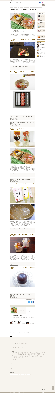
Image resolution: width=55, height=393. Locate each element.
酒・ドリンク (11, 358)
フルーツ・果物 (21, 357)
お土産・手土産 (11, 332)
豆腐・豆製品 (19, 354)
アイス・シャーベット (36, 356)
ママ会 (19, 343)
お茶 (13, 359)
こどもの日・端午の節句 (12, 351)
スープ (33, 354)
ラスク (38, 355)
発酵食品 (41, 353)
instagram (42, 2)
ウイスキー (19, 358)
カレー (34, 354)
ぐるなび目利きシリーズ (15, 392)
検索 (44, 5)
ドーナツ (15, 356)
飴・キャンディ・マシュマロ (17, 357)
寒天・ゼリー (21, 332)
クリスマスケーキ (19, 347)
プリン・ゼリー (30, 355)
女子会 (21, 343)
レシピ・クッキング (26, 343)
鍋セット (22, 354)
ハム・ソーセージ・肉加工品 (32, 353)
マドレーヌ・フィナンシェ (18, 356)
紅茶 (44, 358)
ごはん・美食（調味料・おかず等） (13, 352)
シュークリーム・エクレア (34, 355)
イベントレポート (11, 364)
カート (43, 5)
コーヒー (42, 358)
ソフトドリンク (38, 358)
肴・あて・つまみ (42, 354)
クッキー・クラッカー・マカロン (22, 355)
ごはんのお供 (23, 352)
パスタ (25, 353)
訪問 (13, 332)
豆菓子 (41, 356)
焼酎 (17, 358)
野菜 (39, 353)
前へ (53, 389)
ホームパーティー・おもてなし (13, 343)
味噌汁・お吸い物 (29, 354)
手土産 (17, 343)
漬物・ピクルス (26, 352)
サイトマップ (21, 392)
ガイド (10, 368)
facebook (39, 2)
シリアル (32, 352)
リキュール (36, 358)
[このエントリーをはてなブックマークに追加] (31, 302)
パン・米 (34, 352)
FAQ (23, 392)
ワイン (14, 358)
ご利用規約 (19, 392)
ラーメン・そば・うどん (38, 354)
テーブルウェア (11, 363)
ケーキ (15, 355)
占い (10, 367)
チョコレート (27, 355)
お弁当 (25, 354)
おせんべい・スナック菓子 (31, 356)
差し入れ (28, 332)
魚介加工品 (38, 353)
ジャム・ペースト (37, 352)
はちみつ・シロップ (43, 352)
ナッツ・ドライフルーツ (22, 353)
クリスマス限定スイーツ (15, 347)
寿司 (26, 354)
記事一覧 (33, 325)
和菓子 (19, 332)
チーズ (18, 353)
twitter (40, 2)
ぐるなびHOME (11, 392)
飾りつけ (23, 343)
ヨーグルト (30, 352)
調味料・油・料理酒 (20, 352)
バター (40, 352)
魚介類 (35, 353)
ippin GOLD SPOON (12, 372)
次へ (53, 387)
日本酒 (15, 358)
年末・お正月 (11, 348)
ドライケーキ (23, 356)
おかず (27, 353)
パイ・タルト (17, 355)
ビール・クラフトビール (30, 358)
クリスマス (11, 347)
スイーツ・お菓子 (16, 332)
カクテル (33, 358)
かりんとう (40, 356)
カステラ (25, 356)
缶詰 (23, 354)
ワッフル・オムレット (41, 355)
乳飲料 (15, 359)
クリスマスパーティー (24, 347)
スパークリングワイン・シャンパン (24, 358)
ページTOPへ (53, 391)
